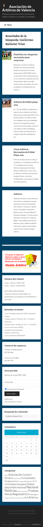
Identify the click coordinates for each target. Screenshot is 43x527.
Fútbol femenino (17, 484)
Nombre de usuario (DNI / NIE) (15, 375)
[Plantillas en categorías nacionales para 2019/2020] (6, 59)
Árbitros (18, 194)
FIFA (6, 484)
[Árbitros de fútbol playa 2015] (6, 107)
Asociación (15, 474)
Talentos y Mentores (11, 333)
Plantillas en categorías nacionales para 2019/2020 (25, 57)
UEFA (26, 497)
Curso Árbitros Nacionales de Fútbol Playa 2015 (24, 152)
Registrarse (8, 399)
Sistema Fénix (14, 498)
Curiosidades (28, 477)
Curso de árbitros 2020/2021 (14, 335)
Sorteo (21, 498)
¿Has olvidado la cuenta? (13, 402)
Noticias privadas (22, 491)
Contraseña (8, 382)
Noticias (10, 490)
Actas (6, 475)
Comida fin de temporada (13, 330)
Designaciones (11, 481)
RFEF (27, 494)
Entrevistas (28, 481)
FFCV (34, 481)
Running (33, 494)
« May (6, 460)
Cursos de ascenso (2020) (13, 327)
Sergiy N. (18, 524)
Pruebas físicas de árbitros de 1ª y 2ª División (20, 324)
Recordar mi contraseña (15, 389)
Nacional (32, 487)
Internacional (18, 487)
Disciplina (21, 481)
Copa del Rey (16, 478)
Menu (9, 25)
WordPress (36, 524)
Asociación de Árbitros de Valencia (18, 8)
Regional (18, 494)
